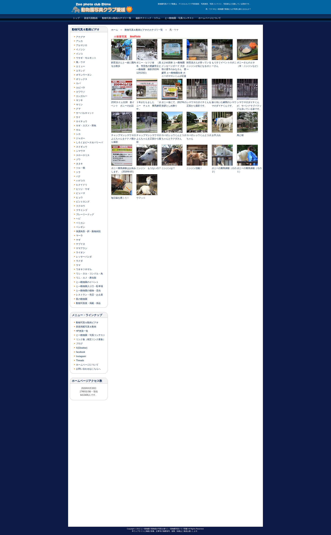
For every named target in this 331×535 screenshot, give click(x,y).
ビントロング (82, 201)
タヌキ (79, 163)
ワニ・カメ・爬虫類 (86, 277)
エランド (80, 70)
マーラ (79, 235)
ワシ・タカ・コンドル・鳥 (89, 273)
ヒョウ (79, 197)
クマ (78, 108)
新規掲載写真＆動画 (86, 326)
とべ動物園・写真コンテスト (179, 18)
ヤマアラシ (81, 248)
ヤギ (78, 240)
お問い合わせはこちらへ (88, 369)
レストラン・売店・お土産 (89, 294)
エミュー (80, 66)
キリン (79, 104)
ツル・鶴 (80, 168)
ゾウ (78, 159)
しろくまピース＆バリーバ (89, 142)
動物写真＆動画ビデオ (85, 29)
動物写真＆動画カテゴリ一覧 (116, 18)
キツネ (79, 100)
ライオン (80, 252)
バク (78, 176)
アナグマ (80, 37)
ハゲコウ (80, 180)
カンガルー (81, 96)
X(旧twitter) (81, 348)
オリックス (81, 79)
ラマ (78, 265)
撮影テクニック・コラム (148, 18)
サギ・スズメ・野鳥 (86, 125)
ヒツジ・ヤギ (82, 189)
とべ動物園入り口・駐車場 (89, 286)
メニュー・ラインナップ (87, 315)
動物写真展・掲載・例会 (88, 303)
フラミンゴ (81, 210)
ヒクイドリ (81, 184)
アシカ (79, 41)
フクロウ (80, 206)
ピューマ (80, 193)
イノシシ (80, 49)
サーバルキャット (85, 113)
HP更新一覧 (82, 331)
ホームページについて (209, 18)
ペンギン (80, 227)
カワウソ (80, 91)
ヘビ (78, 218)
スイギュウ (81, 146)
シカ (78, 134)
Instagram (81, 356)
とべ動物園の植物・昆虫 (88, 290)
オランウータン (84, 75)
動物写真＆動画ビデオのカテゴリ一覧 (144, 29)
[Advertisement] (186, 227)
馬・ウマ (80, 62)
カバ (78, 83)
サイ (78, 117)
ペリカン (80, 223)
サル (78, 130)
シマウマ (80, 151)
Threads (80, 360)
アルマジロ (81, 45)
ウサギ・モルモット (86, 58)
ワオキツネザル (84, 269)
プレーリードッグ (85, 214)
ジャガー (80, 138)
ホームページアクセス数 (87, 380)
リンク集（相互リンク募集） (90, 339)
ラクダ (79, 261)
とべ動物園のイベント (87, 282)
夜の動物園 (81, 299)
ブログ (79, 343)
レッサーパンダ (84, 256)
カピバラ (80, 87)
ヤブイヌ (80, 244)
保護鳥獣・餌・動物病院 (88, 231)
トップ (76, 18)
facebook (80, 352)
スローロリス (82, 155)
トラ (78, 172)
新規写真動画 (91, 18)
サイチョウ (81, 121)
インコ (79, 53)
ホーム (114, 29)
